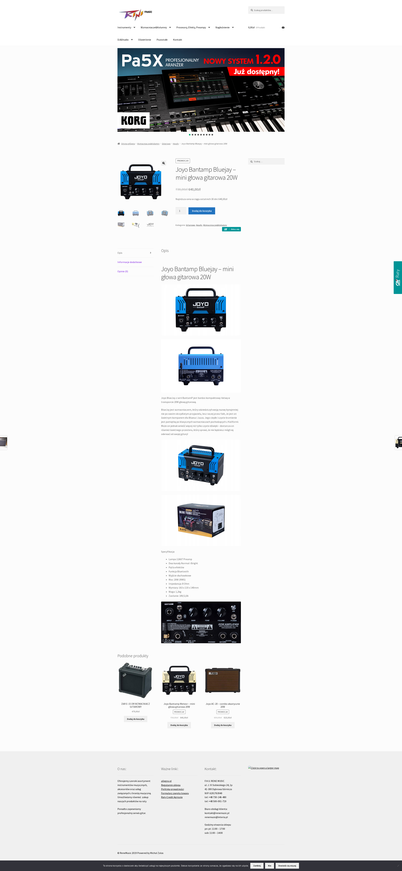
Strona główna (128, 143)
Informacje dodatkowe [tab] (129, 262)
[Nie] (398, 865)
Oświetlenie (144, 39)
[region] (201, 92)
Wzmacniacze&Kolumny (154, 27)
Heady (176, 143)
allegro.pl (166, 781)
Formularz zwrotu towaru (175, 793)
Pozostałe (162, 39)
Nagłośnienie (222, 27)
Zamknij (257, 865)
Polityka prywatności (172, 789)
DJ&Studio (123, 39)
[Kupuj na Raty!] (231, 229)
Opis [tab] (119, 252)
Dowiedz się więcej (287, 865)
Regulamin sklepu (170, 785)
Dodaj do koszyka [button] (135, 719)
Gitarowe (166, 143)
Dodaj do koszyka (202, 210)
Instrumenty (124, 27)
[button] (122, 89)
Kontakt (177, 39)
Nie (269, 865)
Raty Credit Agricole (172, 797)
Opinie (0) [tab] (122, 271)
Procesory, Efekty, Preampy (191, 27)
